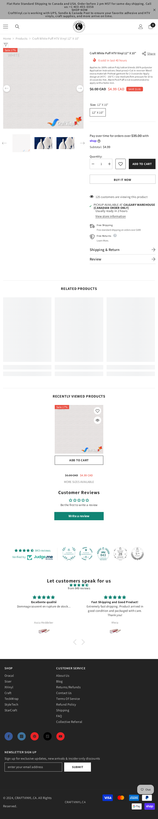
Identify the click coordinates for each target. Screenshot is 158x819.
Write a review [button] (79, 516)
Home (7, 38)
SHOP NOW (80, 9)
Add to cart (141, 164)
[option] (43, 88)
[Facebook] (9, 736)
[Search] (17, 26)
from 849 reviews (79, 588)
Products (21, 38)
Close (154, 9)
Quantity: (96, 156)
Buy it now (122, 180)
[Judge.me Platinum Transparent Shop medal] (86, 553)
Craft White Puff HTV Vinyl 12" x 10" (79, 469)
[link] (27, 367)
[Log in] (140, 26)
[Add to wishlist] (120, 164)
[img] (79, 585)
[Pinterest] (34, 736)
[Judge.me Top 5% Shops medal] (137, 553)
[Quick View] (97, 420)
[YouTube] (60, 736)
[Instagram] (21, 736)
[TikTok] (47, 736)
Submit (77, 767)
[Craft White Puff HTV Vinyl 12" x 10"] (79, 429)
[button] (6, 88)
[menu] (5, 26)
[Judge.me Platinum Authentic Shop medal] (69, 553)
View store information (110, 216)
